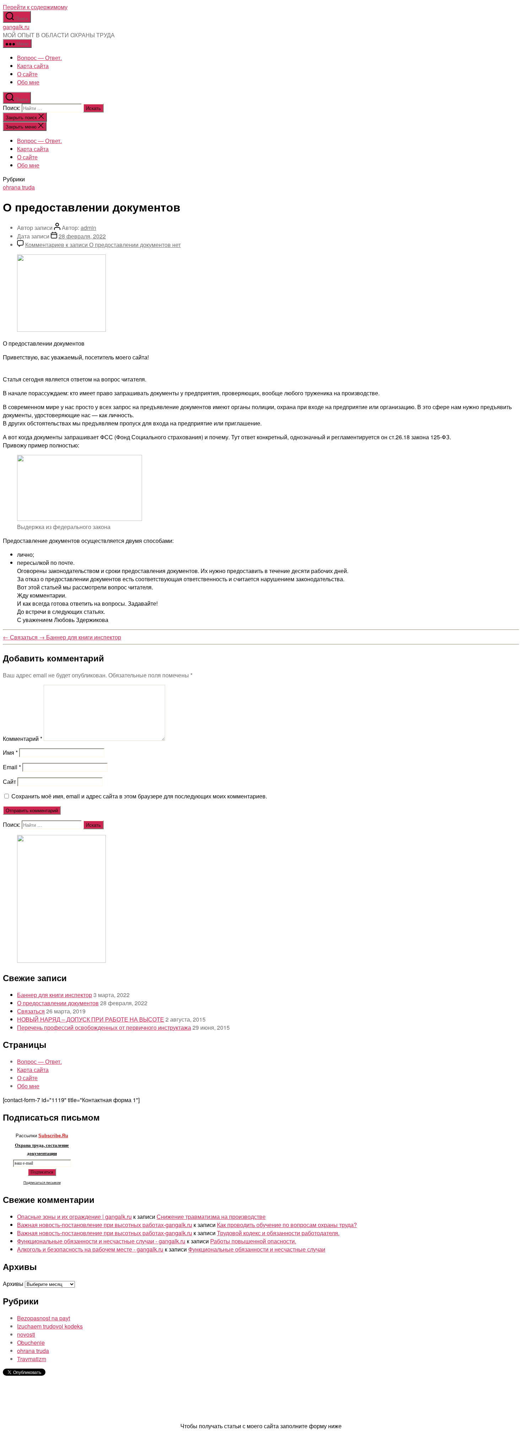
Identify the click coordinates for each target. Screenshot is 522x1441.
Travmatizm (31, 1359)
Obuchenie (31, 1342)
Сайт (9, 781)
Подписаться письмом (42, 1182)
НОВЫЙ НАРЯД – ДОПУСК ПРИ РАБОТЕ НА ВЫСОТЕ (90, 1019)
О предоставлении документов (58, 1003)
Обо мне (28, 82)
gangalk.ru (16, 27)
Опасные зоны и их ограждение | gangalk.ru (74, 1216)
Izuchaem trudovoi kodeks (50, 1326)
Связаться (31, 1011)
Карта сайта (33, 66)
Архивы (13, 1284)
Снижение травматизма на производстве (211, 1216)
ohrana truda (19, 187)
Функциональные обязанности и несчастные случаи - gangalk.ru (101, 1241)
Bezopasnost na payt (43, 1318)
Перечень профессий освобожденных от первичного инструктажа (104, 1027)
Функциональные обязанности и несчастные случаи (256, 1249)
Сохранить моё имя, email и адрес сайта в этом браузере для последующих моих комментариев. (139, 796)
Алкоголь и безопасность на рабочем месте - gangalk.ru (90, 1249)
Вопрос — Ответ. (39, 58)
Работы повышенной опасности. (253, 1241)
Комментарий (22, 739)
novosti (26, 1334)
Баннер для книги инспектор (54, 995)
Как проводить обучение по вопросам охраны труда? (287, 1225)
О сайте (27, 74)
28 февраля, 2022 (82, 236)
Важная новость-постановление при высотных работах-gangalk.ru (104, 1225)
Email (12, 767)
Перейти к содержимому (35, 7)
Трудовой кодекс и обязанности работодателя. (278, 1233)
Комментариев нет (103, 245)
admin (88, 228)
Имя (10, 752)
